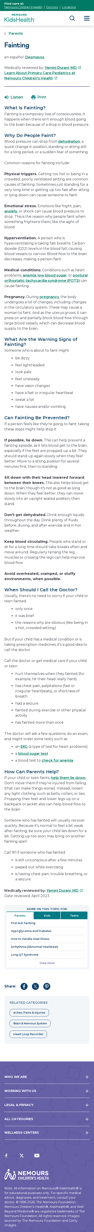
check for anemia (57, 760)
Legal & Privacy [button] (18, 1105)
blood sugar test (33, 754)
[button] (14, 97)
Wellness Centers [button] (21, 1133)
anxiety (10, 211)
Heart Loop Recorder (28, 1034)
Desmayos (34, 57)
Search (72, 18)
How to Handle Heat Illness (30, 939)
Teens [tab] (74, 915)
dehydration (69, 141)
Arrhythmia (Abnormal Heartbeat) (34, 946)
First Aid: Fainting (23, 923)
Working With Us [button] (20, 1091)
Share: (10, 986)
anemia (29, 275)
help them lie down (68, 778)
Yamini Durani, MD (63, 68)
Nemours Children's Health (23, 7)
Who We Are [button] (15, 1077)
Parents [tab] (19, 915)
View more (47, 963)
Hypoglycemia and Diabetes (31, 931)
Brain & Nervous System (30, 1023)
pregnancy (49, 297)
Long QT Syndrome (24, 954)
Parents (16, 33)
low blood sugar (52, 275)
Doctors (52, 7)
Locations (69, 7)
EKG (24, 747)
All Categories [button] (18, 1119)
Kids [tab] (47, 915)
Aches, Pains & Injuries (29, 1012)
